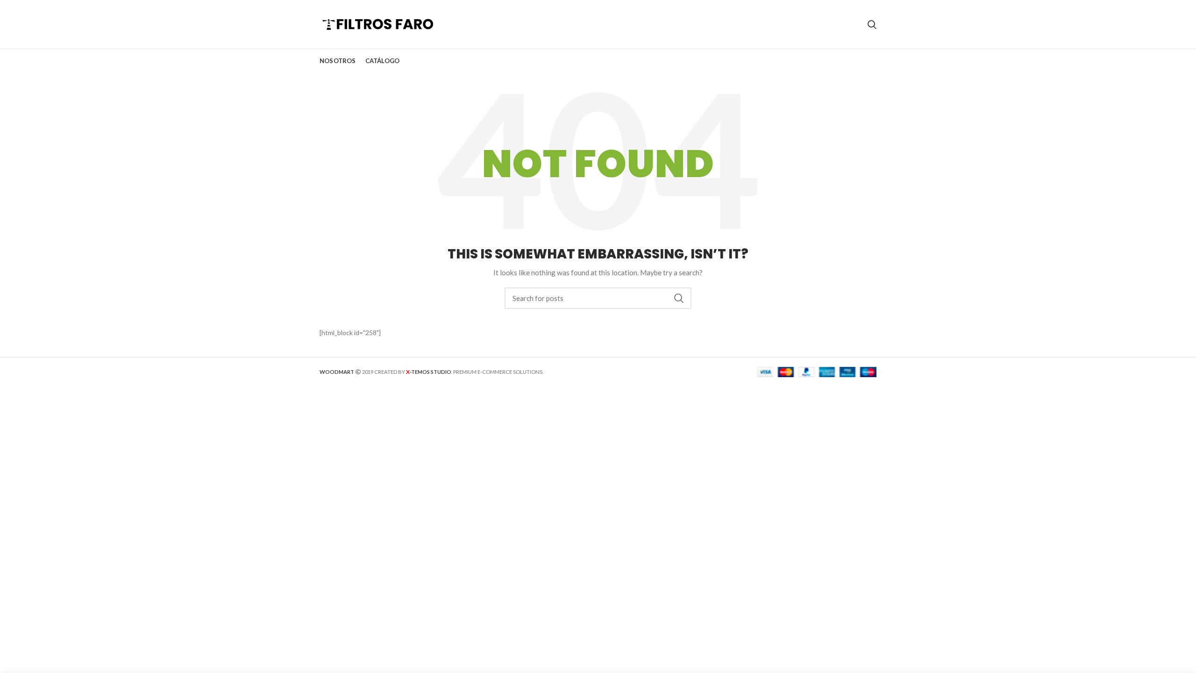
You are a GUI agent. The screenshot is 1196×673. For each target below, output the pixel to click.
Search (679, 298)
